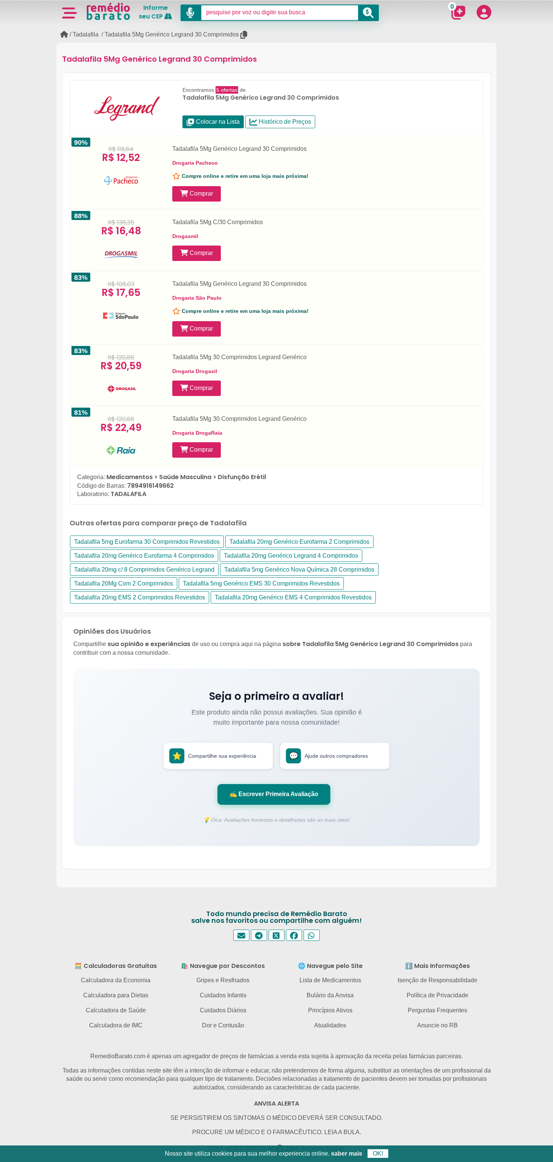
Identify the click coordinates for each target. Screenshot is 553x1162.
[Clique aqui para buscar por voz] (191, 13)
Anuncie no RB (437, 1025)
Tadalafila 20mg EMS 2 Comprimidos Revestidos (139, 597)
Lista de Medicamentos (330, 980)
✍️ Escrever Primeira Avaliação (273, 794)
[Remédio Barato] (108, 11)
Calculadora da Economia (115, 980)
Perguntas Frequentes (437, 1010)
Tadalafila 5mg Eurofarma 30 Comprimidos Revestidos (147, 542)
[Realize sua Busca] (368, 13)
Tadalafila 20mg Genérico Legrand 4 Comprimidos (291, 555)
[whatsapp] (312, 935)
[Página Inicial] (64, 34)
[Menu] (69, 12)
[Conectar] (484, 12)
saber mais (346, 1153)
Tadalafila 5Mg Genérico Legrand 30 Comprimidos (172, 34)
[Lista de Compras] (458, 12)
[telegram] (259, 935)
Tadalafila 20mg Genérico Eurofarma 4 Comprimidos (144, 555)
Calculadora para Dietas (115, 995)
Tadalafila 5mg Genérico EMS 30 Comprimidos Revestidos (261, 583)
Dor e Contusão (223, 1025)
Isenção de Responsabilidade (437, 980)
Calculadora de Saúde (116, 1010)
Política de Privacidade (437, 995)
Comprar (200, 193)
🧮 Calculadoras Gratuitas (115, 966)
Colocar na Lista (217, 121)
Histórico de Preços (284, 121)
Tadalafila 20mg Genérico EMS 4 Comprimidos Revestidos (293, 597)
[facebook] (294, 935)
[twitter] (277, 935)
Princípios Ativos (330, 1010)
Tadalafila (86, 34)
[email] (241, 935)
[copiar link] (244, 34)
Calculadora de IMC (116, 1025)
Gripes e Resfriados (222, 980)
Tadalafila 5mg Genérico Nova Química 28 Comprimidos (299, 569)
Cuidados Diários (223, 1010)
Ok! (378, 1153)
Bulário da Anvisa (330, 995)
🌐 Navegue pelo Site (330, 966)
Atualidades (330, 1025)
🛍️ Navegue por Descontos (223, 966)
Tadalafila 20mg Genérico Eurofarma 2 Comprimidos (299, 542)
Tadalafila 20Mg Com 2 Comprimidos (123, 583)
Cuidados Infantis (223, 995)
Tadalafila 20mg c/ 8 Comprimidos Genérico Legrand (144, 569)
